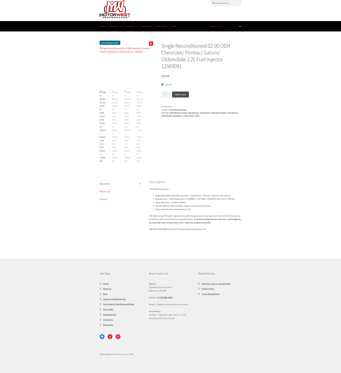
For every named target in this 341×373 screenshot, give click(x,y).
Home (102, 26)
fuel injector (205, 113)
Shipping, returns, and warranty (216, 283)
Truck (197, 115)
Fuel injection (193, 113)
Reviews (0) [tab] (105, 191)
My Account (147, 26)
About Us (114, 26)
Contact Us (108, 319)
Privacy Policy (208, 288)
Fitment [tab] (103, 199)
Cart (174, 26)
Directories (108, 324)
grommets (177, 115)
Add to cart (180, 94)
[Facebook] (102, 336)
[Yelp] (110, 336)
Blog (105, 294)
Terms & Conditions (211, 294)
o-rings (185, 115)
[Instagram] (118, 336)
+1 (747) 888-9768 (164, 297)
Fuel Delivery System (178, 113)
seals (191, 115)
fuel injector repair (219, 113)
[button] (151, 43)
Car (167, 113)
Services (130, 26)
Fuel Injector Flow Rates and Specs (119, 304)
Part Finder (162, 26)
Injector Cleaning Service (114, 299)
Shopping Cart (109, 314)
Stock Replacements (178, 109)
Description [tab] (105, 183)
